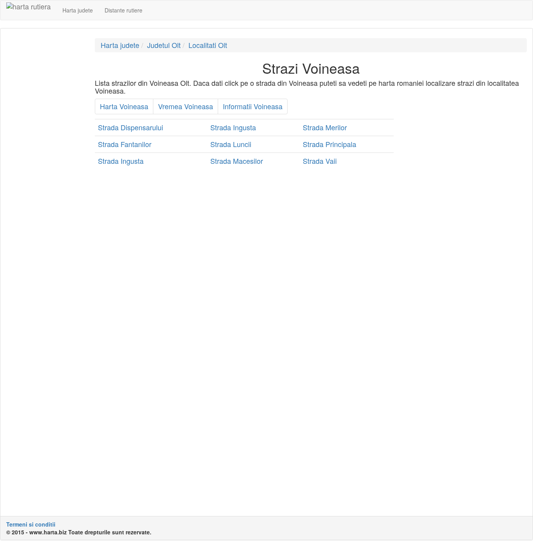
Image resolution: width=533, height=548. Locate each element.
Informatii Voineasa (252, 106)
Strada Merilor (325, 127)
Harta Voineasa (124, 106)
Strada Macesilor (236, 161)
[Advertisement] (44, 155)
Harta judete (77, 10)
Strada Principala (329, 144)
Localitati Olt (207, 45)
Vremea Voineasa (185, 106)
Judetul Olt (164, 45)
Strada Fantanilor (124, 144)
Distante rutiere (123, 10)
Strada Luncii (230, 144)
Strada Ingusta (233, 127)
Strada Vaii (320, 161)
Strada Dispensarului (130, 127)
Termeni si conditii (30, 524)
